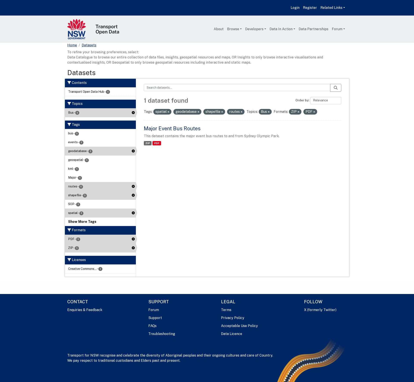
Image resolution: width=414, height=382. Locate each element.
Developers (254, 29)
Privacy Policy (232, 318)
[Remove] (168, 112)
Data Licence (231, 334)
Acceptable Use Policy (239, 326)
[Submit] (335, 88)
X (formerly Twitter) (320, 310)
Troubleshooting (161, 334)
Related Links (331, 8)
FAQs (152, 326)
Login (295, 8)
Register (310, 8)
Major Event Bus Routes (172, 128)
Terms (226, 310)
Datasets (89, 45)
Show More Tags (82, 222)
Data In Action (281, 29)
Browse (233, 29)
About (219, 29)
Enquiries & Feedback (84, 310)
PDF (156, 143)
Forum (337, 29)
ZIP (147, 143)
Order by (302, 100)
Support (155, 318)
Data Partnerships (313, 29)
